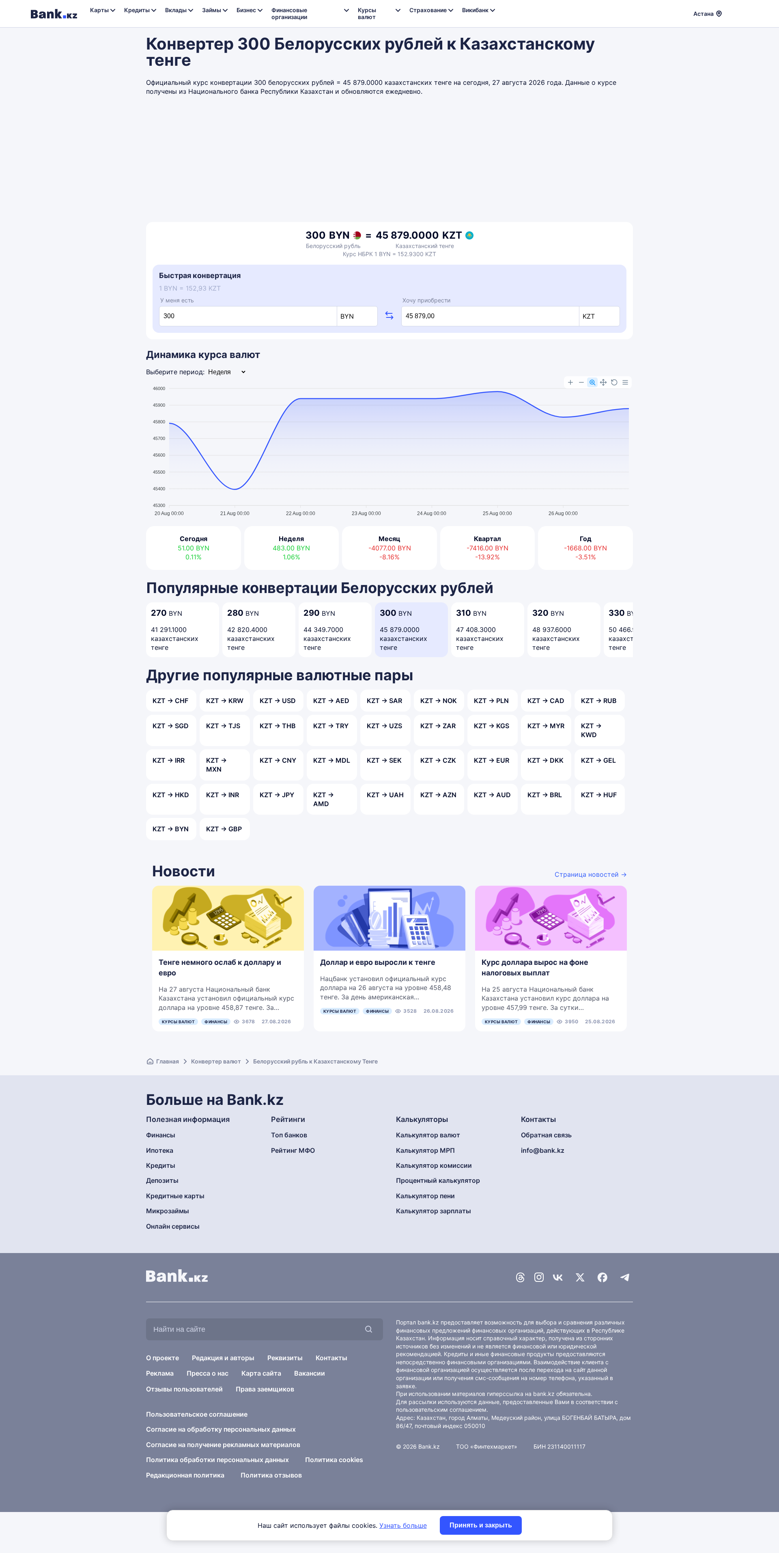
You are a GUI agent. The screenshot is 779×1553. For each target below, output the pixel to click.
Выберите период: (175, 372)
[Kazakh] (742, 12)
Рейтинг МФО (293, 1150)
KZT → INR (222, 795)
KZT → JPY (277, 795)
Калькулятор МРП (425, 1150)
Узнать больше (403, 1525)
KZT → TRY (331, 726)
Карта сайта (261, 1373)
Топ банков (289, 1135)
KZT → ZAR (438, 726)
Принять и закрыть (481, 1525)
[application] (389, 447)
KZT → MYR (545, 726)
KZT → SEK (384, 760)
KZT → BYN (171, 829)
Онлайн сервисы (173, 1226)
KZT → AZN (438, 795)
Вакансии (309, 1373)
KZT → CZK (438, 760)
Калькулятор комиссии (434, 1165)
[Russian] (733, 12)
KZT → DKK (545, 760)
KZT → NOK (438, 701)
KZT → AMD (323, 799)
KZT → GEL (598, 760)
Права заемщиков (265, 1389)
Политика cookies (334, 1460)
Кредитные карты (175, 1196)
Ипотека (159, 1150)
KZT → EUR (491, 760)
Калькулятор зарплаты (433, 1211)
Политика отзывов (271, 1475)
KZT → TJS (223, 726)
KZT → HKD (171, 795)
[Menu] (625, 382)
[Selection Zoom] (592, 382)
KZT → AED (331, 701)
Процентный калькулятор (438, 1180)
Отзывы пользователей (184, 1389)
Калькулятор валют (428, 1135)
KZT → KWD (591, 730)
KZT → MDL (331, 760)
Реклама (160, 1373)
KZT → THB (278, 726)
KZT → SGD (171, 726)
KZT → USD (278, 701)
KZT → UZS (384, 726)
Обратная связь (546, 1135)
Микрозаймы (167, 1211)
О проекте (162, 1358)
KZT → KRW (224, 701)
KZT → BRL (544, 795)
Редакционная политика (185, 1475)
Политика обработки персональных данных (217, 1460)
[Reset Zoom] (614, 382)
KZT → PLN (491, 701)
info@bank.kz (542, 1150)
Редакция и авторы (223, 1358)
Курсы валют (178, 1021)
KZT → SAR (384, 701)
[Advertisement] (389, 161)
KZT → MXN (216, 764)
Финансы (215, 1021)
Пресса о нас (207, 1373)
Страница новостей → (591, 874)
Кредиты (160, 1165)
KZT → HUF (599, 795)
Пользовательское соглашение (196, 1414)
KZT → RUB (599, 701)
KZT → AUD (492, 795)
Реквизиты (285, 1358)
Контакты (331, 1358)
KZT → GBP (224, 829)
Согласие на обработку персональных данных (221, 1429)
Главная (167, 1061)
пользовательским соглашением (441, 1409)
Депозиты (162, 1180)
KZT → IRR (169, 760)
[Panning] (603, 382)
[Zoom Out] (581, 382)
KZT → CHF (170, 701)
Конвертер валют (216, 1061)
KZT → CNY (278, 760)
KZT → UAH (385, 795)
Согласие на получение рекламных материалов (223, 1445)
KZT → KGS (491, 726)
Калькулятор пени (425, 1196)
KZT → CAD (545, 701)
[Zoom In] (570, 382)
